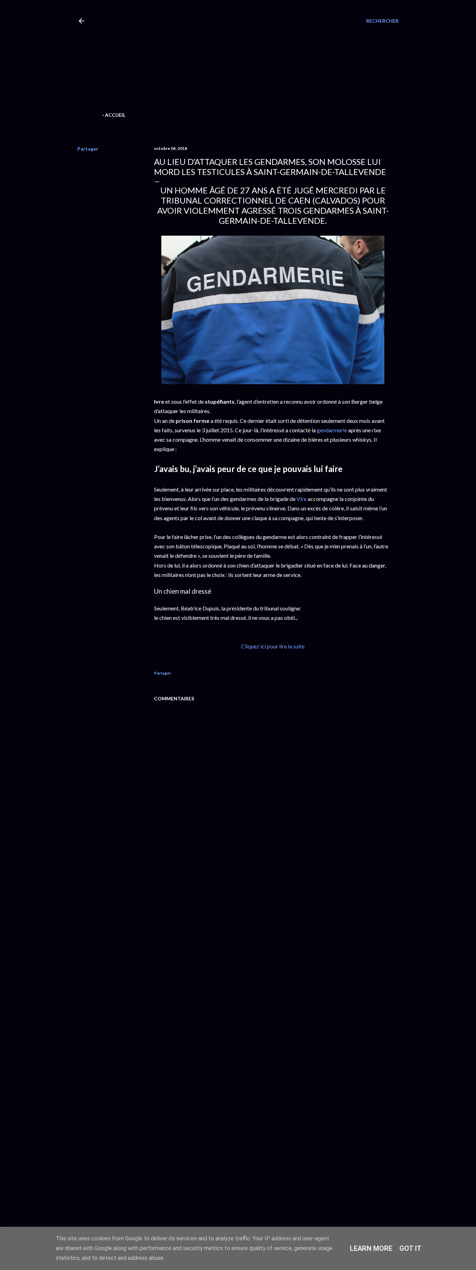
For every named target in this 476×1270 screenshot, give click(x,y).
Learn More (371, 1248)
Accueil (115, 115)
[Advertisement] (226, 61)
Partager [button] (87, 149)
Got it (410, 1248)
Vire (302, 498)
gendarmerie (332, 430)
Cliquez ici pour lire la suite (273, 646)
